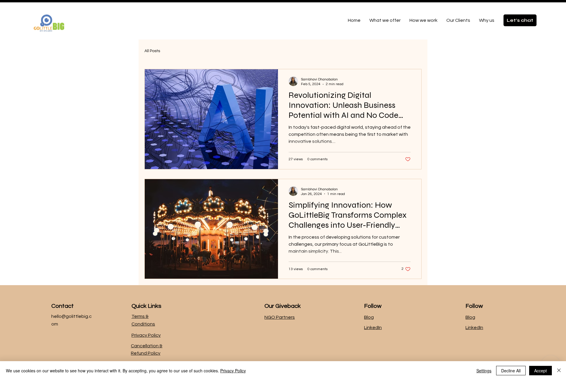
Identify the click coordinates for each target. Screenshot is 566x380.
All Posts (152, 51)
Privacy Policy (146, 335)
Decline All (511, 371)
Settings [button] (483, 371)
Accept (540, 371)
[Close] (558, 370)
